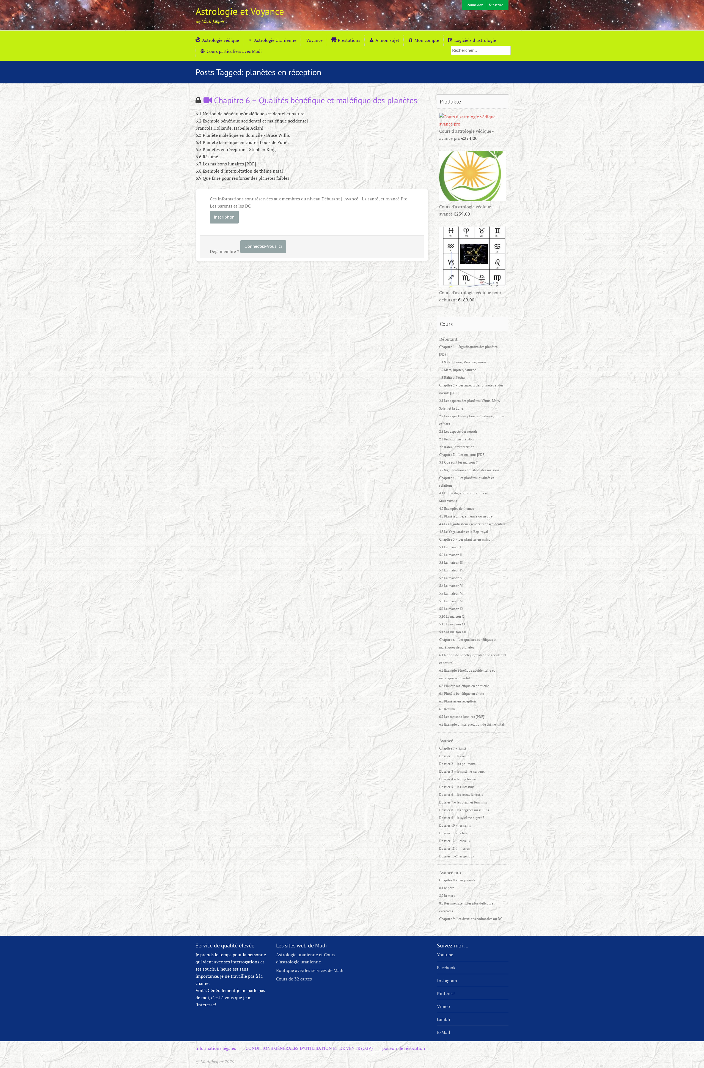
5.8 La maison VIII (452, 601)
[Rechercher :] (481, 50)
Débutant (448, 339)
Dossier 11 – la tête (453, 833)
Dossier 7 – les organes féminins (463, 802)
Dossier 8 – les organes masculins (464, 810)
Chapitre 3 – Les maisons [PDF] (462, 455)
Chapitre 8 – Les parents (457, 880)
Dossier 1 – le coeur (454, 756)
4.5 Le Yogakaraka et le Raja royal (463, 532)
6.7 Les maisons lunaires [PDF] (461, 717)
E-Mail (443, 1032)
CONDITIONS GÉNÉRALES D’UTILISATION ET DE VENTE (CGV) (309, 1048)
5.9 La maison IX (451, 609)
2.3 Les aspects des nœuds (458, 431)
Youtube (445, 955)
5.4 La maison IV (451, 570)
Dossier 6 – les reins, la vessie (461, 794)
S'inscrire (496, 5)
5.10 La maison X (451, 616)
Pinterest (446, 993)
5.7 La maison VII (451, 593)
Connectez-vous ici (263, 246)
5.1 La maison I (450, 547)
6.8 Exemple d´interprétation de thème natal (471, 724)
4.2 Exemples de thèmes (456, 508)
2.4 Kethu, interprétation (457, 439)
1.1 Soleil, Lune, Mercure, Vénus (462, 362)
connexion (475, 5)
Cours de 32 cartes (294, 979)
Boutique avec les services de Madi (309, 970)
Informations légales (215, 1048)
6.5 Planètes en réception (457, 701)
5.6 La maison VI (451, 586)
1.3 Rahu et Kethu (452, 377)
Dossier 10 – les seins (455, 825)
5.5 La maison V (450, 578)
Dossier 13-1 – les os (454, 848)
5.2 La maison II (450, 555)
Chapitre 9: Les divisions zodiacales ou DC (470, 919)
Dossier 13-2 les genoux (456, 856)
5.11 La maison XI (452, 624)
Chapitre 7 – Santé (452, 748)
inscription (224, 217)
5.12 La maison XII (452, 632)
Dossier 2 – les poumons (457, 764)
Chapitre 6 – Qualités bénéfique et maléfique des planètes (314, 100)
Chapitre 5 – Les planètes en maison (466, 539)
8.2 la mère (447, 895)
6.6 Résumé (447, 709)
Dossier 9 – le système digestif (461, 818)
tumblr (443, 1019)
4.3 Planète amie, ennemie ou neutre (466, 516)
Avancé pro (450, 873)
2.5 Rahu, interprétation (456, 447)
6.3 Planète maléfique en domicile (464, 686)
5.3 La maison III (451, 562)
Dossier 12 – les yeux (454, 841)
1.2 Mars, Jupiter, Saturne (457, 370)
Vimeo (443, 1006)
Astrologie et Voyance (240, 11)
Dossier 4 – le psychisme (457, 779)
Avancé (446, 741)
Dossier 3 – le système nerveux (462, 771)
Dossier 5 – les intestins (456, 787)
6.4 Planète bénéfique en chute (461, 693)
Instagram (447, 980)
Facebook (446, 968)
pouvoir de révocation (403, 1048)
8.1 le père (446, 888)
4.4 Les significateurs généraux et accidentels (472, 524)
